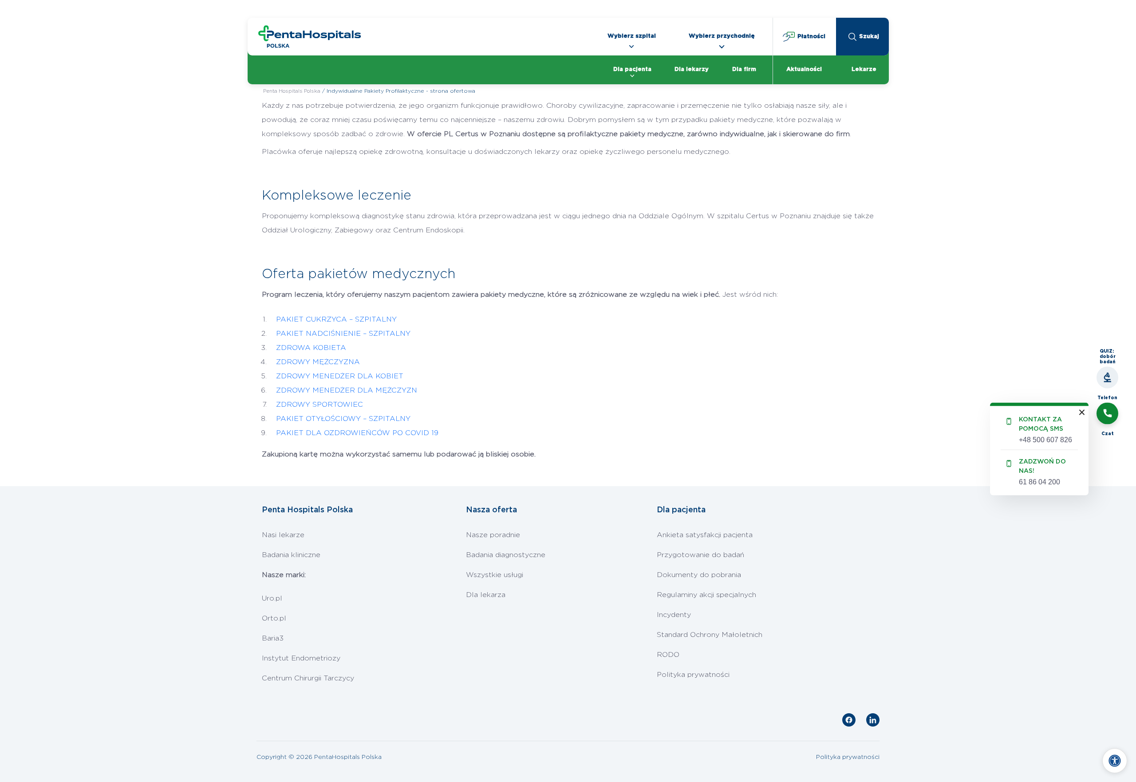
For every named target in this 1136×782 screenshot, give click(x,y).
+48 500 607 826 (1045, 439)
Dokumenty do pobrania (699, 574)
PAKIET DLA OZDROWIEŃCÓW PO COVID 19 (357, 432)
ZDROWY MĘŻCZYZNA (318, 361)
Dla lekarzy (691, 69)
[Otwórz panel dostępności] (1114, 760)
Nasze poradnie (493, 534)
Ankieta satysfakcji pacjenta (705, 534)
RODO (668, 654)
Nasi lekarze (283, 534)
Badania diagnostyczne (505, 554)
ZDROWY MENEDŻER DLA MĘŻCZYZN (346, 390)
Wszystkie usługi (494, 574)
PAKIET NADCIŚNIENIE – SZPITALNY (343, 333)
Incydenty (674, 614)
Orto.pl (274, 618)
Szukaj (869, 36)
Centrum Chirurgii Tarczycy (308, 678)
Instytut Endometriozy (301, 658)
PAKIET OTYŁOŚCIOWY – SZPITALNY (343, 418)
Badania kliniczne (291, 554)
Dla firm (744, 69)
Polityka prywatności (693, 674)
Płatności (810, 36)
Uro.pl (272, 598)
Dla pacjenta (632, 69)
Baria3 (273, 638)
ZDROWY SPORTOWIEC (319, 404)
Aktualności (804, 69)
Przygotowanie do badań (700, 554)
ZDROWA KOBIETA (311, 347)
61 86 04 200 (1039, 481)
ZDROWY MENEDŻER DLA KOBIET (339, 376)
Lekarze (864, 69)
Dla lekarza (485, 594)
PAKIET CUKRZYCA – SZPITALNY (336, 319)
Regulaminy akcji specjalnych (706, 594)
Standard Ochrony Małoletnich (709, 634)
